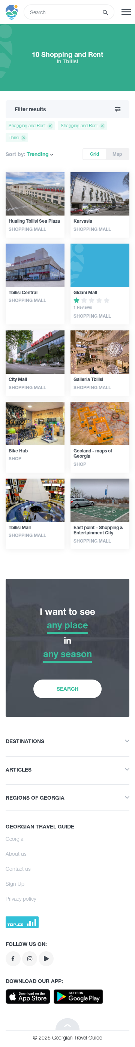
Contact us (18, 869)
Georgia (14, 839)
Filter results (30, 109)
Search (67, 689)
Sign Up (15, 883)
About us (16, 854)
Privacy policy (21, 898)
